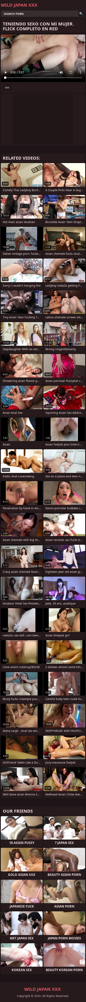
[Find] (81, 13)
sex (7, 87)
